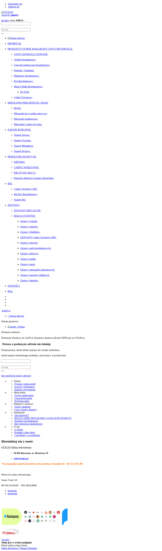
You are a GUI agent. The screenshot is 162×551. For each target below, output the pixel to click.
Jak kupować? (21, 415)
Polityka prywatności (25, 389)
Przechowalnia (21, 401)
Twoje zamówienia (24, 395)
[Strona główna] (7, 12)
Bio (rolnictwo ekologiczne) (28, 424)
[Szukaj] (2, 33)
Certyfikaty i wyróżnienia (27, 435)
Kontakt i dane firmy (24, 432)
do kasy (5, 20)
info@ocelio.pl (21, 458)
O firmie (18, 429)
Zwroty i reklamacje (24, 386)
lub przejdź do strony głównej (16, 375)
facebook (12, 490)
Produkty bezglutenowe (26, 421)
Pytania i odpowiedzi (25, 384)
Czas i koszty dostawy (25, 409)
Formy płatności (22, 406)
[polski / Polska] (16, 326)
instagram (12, 493)
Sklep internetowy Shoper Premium (19, 548)
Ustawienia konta (23, 398)
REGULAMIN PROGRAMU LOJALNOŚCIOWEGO (42, 418)
